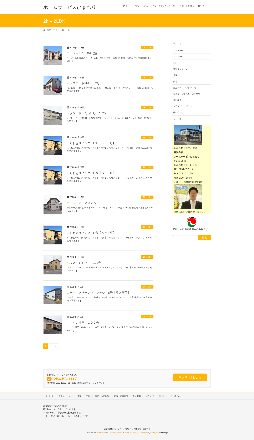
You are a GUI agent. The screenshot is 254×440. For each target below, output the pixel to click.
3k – (175, 63)
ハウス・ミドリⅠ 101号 (84, 262)
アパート (177, 44)
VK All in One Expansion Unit (136, 433)
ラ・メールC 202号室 (82, 53)
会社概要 (177, 100)
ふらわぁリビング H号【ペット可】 (91, 232)
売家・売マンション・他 (184, 87)
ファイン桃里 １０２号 (83, 322)
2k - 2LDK (147, 48)
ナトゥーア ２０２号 (81, 203)
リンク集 (177, 118)
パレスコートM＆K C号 (83, 83)
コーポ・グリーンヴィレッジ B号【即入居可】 (98, 292)
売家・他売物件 (102, 396)
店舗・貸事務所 (121, 396)
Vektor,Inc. (154, 433)
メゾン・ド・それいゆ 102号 (87, 113)
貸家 (175, 75)
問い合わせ (178, 112)
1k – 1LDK (178, 50)
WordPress (100, 433)
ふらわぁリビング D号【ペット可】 (91, 173)
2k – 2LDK (178, 56)
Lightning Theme (115, 433)
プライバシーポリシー (183, 106)
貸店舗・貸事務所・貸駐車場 (186, 94)
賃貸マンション (180, 69)
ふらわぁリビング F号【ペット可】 (91, 143)
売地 (175, 81)
